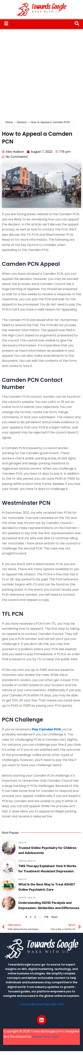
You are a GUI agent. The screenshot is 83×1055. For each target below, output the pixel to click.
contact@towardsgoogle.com (41, 1004)
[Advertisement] (41, 72)
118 (46, 917)
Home (9, 122)
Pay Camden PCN (46, 729)
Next (54, 917)
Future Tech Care (45, 1036)
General (21, 122)
